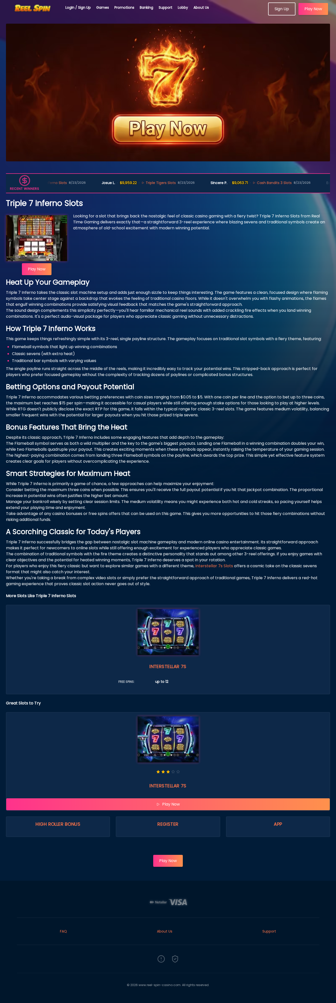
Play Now (313, 9)
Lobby (183, 7)
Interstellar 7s (168, 666)
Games (102, 7)
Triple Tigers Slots (139, 182)
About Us (201, 7)
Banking (146, 7)
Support (165, 7)
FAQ (63, 931)
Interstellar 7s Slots (214, 566)
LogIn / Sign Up (78, 7)
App (278, 824)
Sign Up (282, 9)
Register (168, 824)
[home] (33, 13)
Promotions (124, 7)
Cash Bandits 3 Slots (252, 182)
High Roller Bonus (58, 824)
